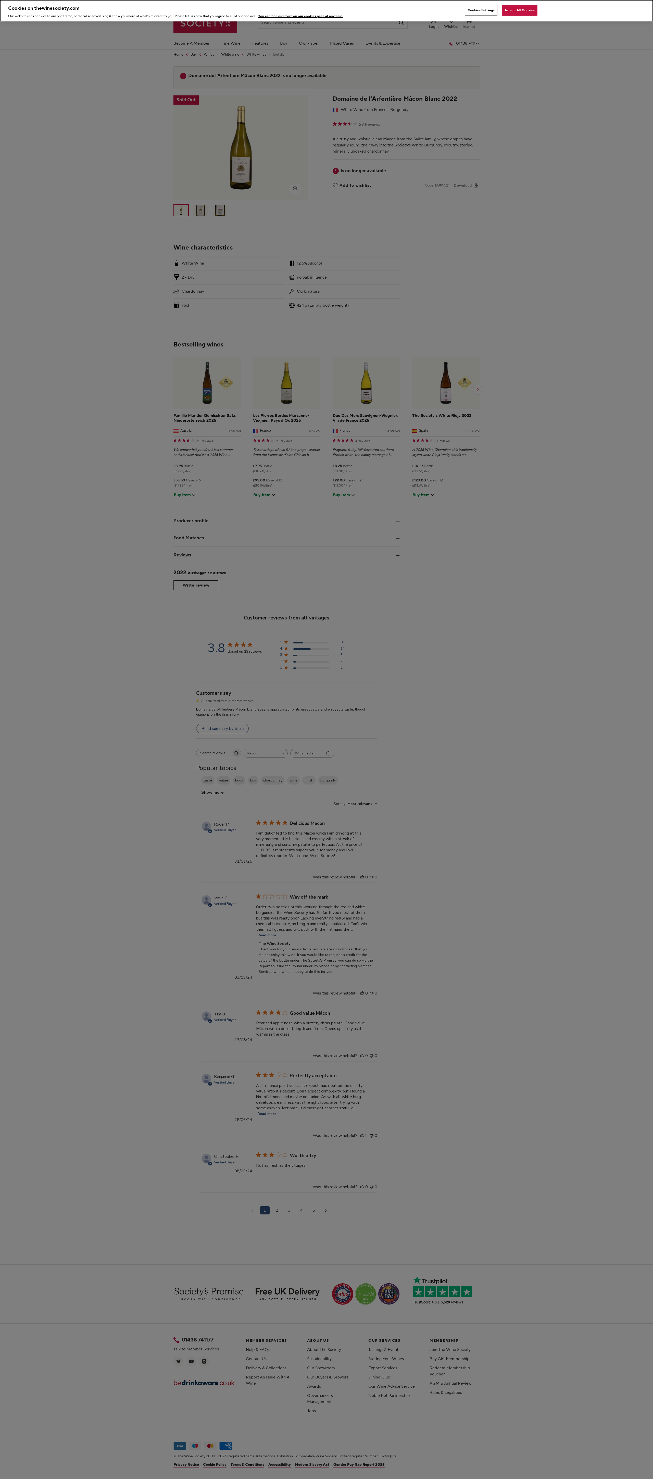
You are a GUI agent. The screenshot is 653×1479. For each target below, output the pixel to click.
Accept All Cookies (520, 10)
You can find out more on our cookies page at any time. (300, 16)
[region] (326, 10)
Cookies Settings (481, 10)
